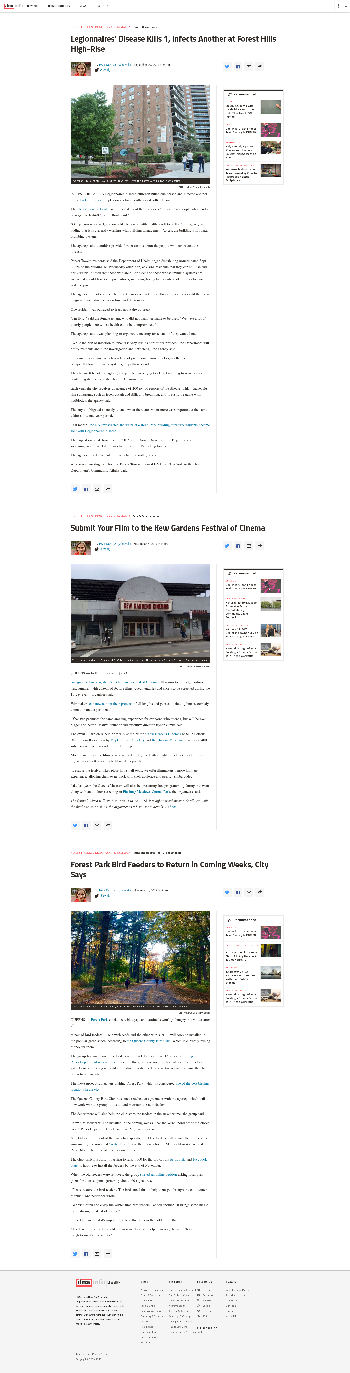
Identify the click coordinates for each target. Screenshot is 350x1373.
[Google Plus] (198, 1306)
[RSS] (198, 1316)
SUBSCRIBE (209, 1328)
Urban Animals (172, 852)
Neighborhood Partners (238, 1290)
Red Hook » (233, 967)
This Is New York (178, 1327)
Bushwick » (233, 142)
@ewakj (105, 69)
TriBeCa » (232, 101)
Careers (230, 1311)
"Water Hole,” (119, 1143)
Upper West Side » (237, 598)
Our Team (231, 1306)
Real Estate (147, 1327)
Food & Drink (148, 1306)
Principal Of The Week (181, 1321)
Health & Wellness (145, 27)
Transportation (149, 1332)
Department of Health (94, 208)
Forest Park (99, 1019)
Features (102, 6)
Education (146, 1300)
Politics (144, 1321)
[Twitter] (198, 1290)
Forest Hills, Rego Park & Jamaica (101, 27)
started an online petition (158, 1174)
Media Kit (231, 1316)
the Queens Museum (167, 739)
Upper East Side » (237, 625)
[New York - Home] (13, 6)
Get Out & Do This (179, 1311)
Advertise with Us (235, 1295)
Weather (145, 1342)
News (83, 6)
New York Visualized (180, 1300)
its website (178, 1159)
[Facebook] (198, 1295)
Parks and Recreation (147, 852)
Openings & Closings (180, 1316)
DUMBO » (231, 124)
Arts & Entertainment (147, 516)
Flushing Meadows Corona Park (146, 791)
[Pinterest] (198, 1300)
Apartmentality (177, 1306)
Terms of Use (83, 1354)
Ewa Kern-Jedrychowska (115, 64)
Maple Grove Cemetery (127, 739)
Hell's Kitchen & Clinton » (242, 947)
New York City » (236, 644)
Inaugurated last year (86, 682)
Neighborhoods (59, 6)
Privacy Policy (99, 1354)
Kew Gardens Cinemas (164, 733)
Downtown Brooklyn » (240, 165)
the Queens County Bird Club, (150, 1040)
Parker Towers (90, 199)
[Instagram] (198, 1311)
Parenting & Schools (152, 1316)
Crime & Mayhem (150, 1295)
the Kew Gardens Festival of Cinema (130, 682)
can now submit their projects (110, 703)
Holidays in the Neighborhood (185, 1332)
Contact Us (231, 1300)
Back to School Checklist (182, 1290)
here (173, 806)
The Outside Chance (180, 1295)
